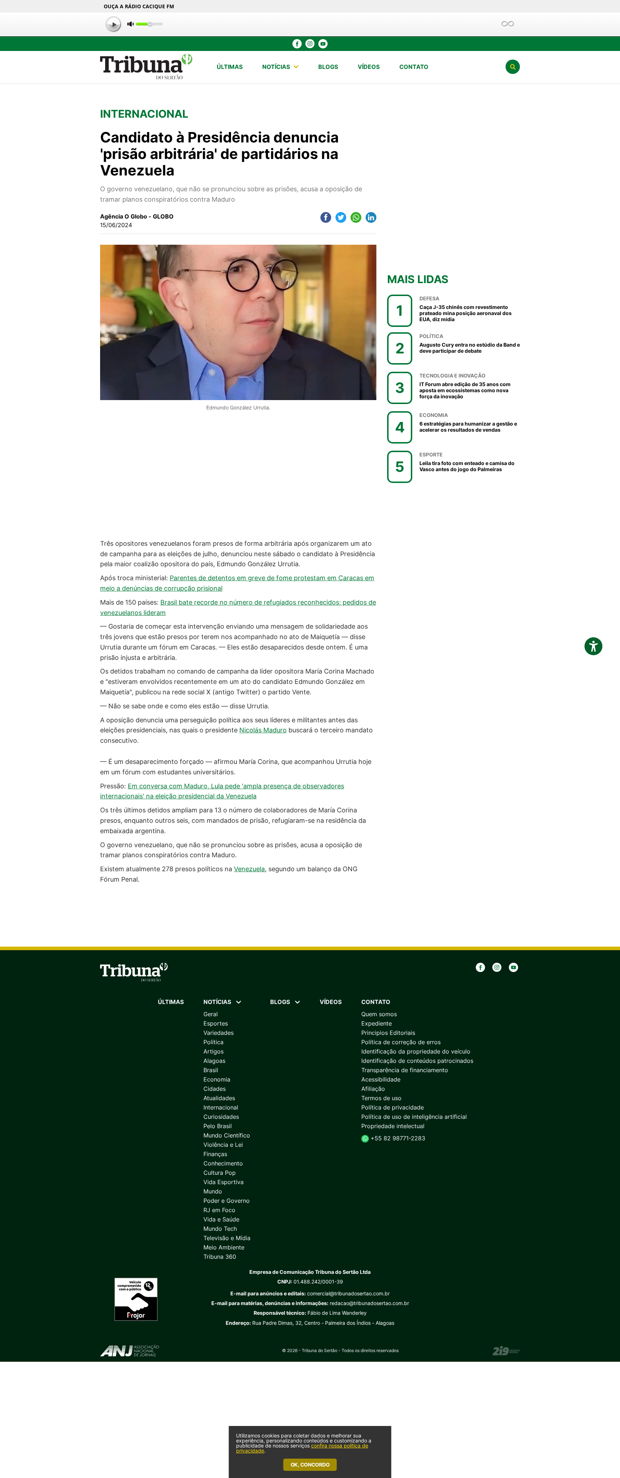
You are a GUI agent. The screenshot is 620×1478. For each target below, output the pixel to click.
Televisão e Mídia (226, 1238)
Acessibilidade (380, 1079)
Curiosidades (221, 1116)
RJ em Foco (219, 1210)
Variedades (218, 1032)
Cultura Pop (219, 1172)
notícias (276, 66)
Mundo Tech (220, 1228)
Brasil (210, 1070)
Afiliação (373, 1088)
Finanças (215, 1154)
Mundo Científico (226, 1135)
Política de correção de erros (401, 1042)
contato (413, 66)
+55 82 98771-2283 (397, 1138)
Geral (210, 1014)
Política (213, 1042)
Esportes (215, 1023)
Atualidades (219, 1098)
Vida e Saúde (221, 1219)
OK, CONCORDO (310, 1464)
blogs (328, 66)
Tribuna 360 (219, 1256)
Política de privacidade (392, 1107)
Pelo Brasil (217, 1126)
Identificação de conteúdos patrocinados (417, 1060)
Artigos (213, 1051)
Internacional (220, 1107)
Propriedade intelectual (392, 1126)
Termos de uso (381, 1098)
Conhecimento (223, 1163)
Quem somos (379, 1014)
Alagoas (214, 1060)
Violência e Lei (223, 1144)
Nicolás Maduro (263, 730)
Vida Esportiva (223, 1182)
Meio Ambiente (223, 1247)
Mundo (212, 1191)
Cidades (214, 1088)
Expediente (376, 1023)
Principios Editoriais (388, 1032)
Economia (216, 1079)
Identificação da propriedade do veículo (415, 1051)
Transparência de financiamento (404, 1070)
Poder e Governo (226, 1200)
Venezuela (249, 869)
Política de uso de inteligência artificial (414, 1116)
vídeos (369, 66)
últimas (230, 66)
